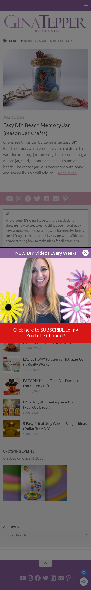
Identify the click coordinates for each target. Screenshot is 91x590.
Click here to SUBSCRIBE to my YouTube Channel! (45, 332)
